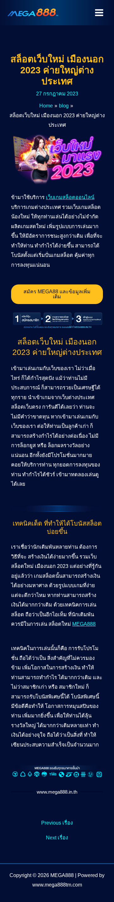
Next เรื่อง (57, 837)
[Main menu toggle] (99, 12)
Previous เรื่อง (57, 822)
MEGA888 (84, 624)
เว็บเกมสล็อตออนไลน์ (70, 197)
